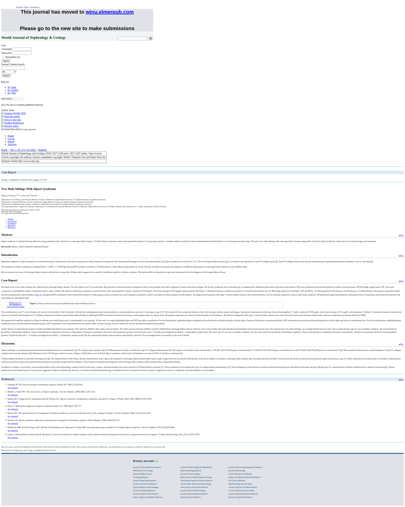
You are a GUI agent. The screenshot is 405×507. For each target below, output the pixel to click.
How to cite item (12, 119)
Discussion (11, 225)
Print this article (12, 116)
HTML (16, 113)
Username (7, 49)
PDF (23, 113)
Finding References (14, 123)
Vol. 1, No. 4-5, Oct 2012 (23, 149)
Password (6, 53)
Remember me (13, 57)
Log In (11, 138)
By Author (13, 90)
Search (11, 141)
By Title (12, 93)
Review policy (11, 126)
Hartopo (42, 149)
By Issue (12, 87)
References (12, 227)
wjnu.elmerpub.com (110, 12)
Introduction (12, 221)
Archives (12, 144)
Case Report (12, 223)
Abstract (8, 113)
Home (11, 136)
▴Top (401, 235)
